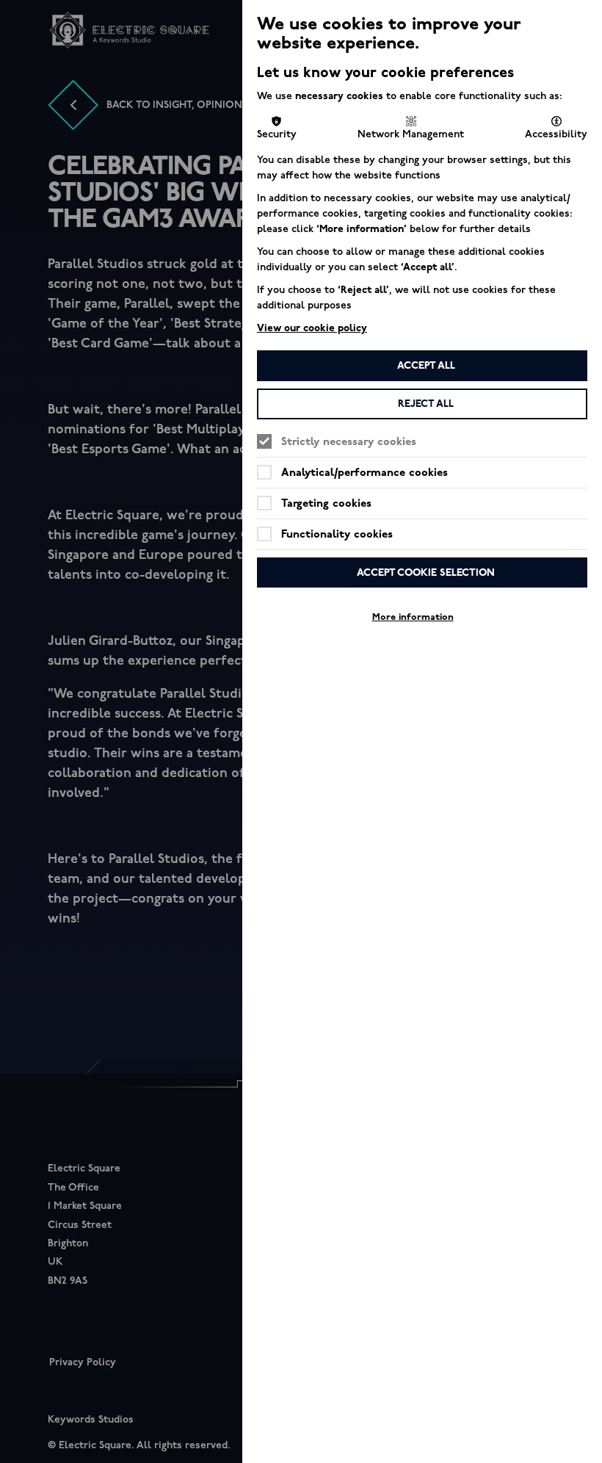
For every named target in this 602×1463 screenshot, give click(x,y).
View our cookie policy (312, 328)
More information (413, 617)
